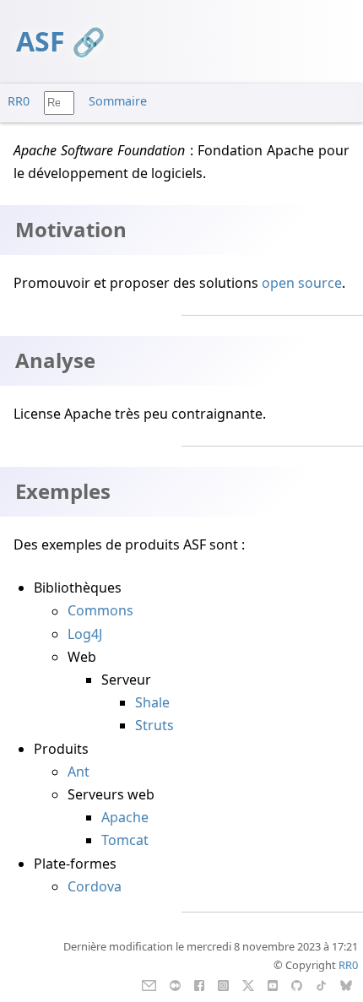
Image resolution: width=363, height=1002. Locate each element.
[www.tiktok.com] (321, 984)
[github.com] (297, 984)
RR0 (19, 101)
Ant (78, 771)
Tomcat (125, 840)
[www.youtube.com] (272, 984)
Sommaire (118, 101)
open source (302, 283)
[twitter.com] (248, 984)
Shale (152, 702)
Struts (154, 725)
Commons (100, 611)
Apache (125, 817)
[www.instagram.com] (223, 984)
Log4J (85, 634)
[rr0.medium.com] (175, 984)
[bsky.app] (346, 984)
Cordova (95, 886)
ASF (40, 41)
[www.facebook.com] (199, 984)
